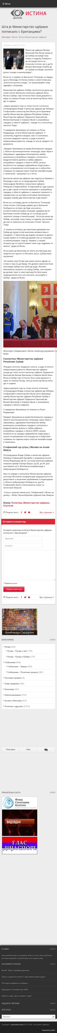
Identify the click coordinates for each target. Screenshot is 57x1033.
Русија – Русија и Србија (18, 656)
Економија (9, 689)
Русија (7, 646)
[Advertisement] (19, 729)
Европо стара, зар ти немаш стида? (17, 996)
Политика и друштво (14, 706)
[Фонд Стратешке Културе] (20, 798)
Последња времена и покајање (15, 983)
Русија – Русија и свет (17, 650)
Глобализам (10, 662)
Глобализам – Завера (17, 666)
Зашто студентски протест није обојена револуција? (23, 976)
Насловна (6, 37)
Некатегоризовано (13, 694)
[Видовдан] (20, 810)
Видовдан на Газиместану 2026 (15, 989)
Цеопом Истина (17, 1024)
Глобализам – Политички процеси (22, 672)
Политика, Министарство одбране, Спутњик (26, 504)
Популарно (10, 749)
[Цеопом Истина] (28, 10)
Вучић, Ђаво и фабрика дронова (15, 970)
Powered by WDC (48, 1030)
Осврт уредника (12, 683)
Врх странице (46, 512)
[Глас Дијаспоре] (20, 837)
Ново (28, 749)
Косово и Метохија (13, 700)
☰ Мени (6, 3)
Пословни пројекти (13, 677)
